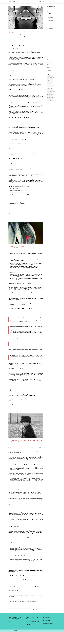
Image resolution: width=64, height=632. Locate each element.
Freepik (14, 407)
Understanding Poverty (50, 99)
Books (14, 247)
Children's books (52, 77)
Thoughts (48, 97)
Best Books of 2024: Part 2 (46, 618)
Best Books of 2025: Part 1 (46, 617)
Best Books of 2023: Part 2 (46, 621)
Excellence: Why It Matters (16, 246)
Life (51, 86)
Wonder (48, 100)
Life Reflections (49, 67)
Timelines (52, 97)
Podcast (52, 89)
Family (51, 80)
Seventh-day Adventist (50, 94)
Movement (48, 88)
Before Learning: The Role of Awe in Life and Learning (33, 36)
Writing (48, 102)
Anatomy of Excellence (21, 404)
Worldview (51, 100)
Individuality (48, 85)
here (16, 443)
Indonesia (52, 85)
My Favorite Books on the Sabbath (48, 623)
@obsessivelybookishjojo (51, 7)
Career (48, 77)
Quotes (51, 91)
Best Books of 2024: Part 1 (46, 620)
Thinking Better (20, 34)
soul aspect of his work (26, 338)
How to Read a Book (18, 447)
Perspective (48, 89)
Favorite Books (49, 82)
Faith (48, 64)
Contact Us (10, 621)
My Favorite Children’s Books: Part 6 (31, 625)
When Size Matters (29, 624)
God (52, 82)
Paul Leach (14, 605)
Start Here (40, 1)
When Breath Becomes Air (21, 311)
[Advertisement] (51, 45)
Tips (54, 97)
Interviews (48, 1)
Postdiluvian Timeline (29, 620)
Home (48, 83)
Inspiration (48, 86)
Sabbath (54, 91)
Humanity (51, 83)
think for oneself (34, 97)
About (52, 1)
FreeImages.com (14, 217)
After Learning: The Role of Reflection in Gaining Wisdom (23, 31)
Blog (44, 1)
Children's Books (50, 62)
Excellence (48, 80)
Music (51, 88)
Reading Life (15, 34)
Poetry (48, 91)
